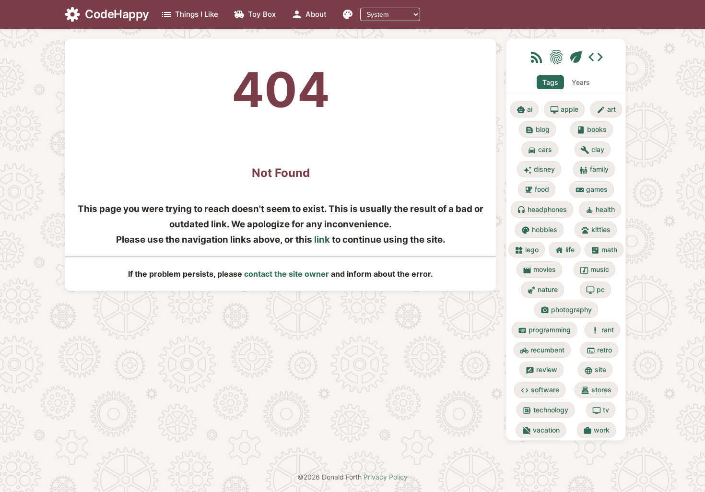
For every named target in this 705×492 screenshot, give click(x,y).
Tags (550, 82)
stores (596, 390)
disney (539, 169)
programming (544, 330)
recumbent (542, 350)
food (536, 189)
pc (595, 289)
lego (527, 250)
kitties (596, 229)
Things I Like (189, 14)
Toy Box (255, 14)
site (595, 370)
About (309, 14)
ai (524, 109)
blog (537, 129)
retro (599, 350)
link (322, 239)
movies (539, 269)
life (565, 250)
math (604, 250)
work (596, 430)
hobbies (539, 229)
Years (581, 82)
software (539, 390)
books (591, 129)
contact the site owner (286, 274)
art (606, 109)
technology (545, 410)
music (594, 269)
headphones (542, 209)
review (541, 370)
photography (566, 310)
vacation (541, 430)
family (594, 169)
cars (540, 149)
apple (564, 109)
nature (542, 289)
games (592, 189)
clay (592, 149)
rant (602, 330)
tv (600, 410)
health (600, 209)
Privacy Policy (386, 477)
